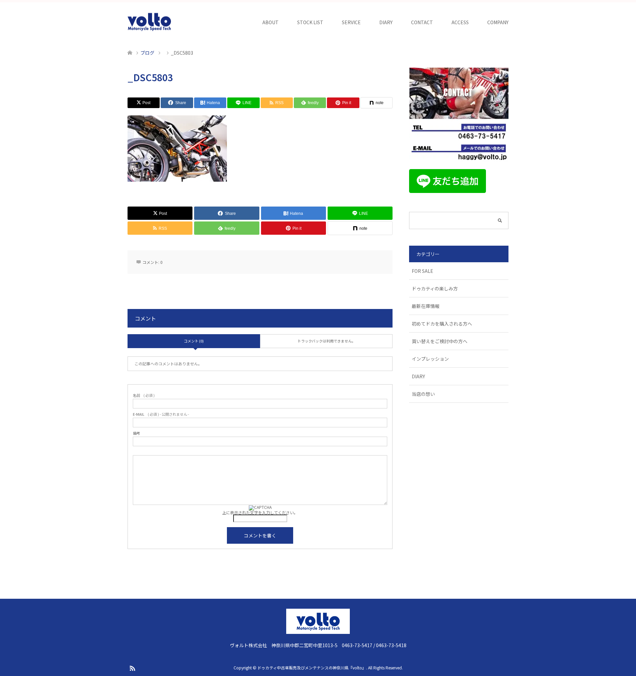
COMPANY (497, 22)
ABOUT (270, 22)
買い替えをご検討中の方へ (439, 341)
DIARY (386, 22)
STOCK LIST (310, 22)
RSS (132, 668)
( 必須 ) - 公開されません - (161, 414)
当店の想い (423, 394)
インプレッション (430, 358)
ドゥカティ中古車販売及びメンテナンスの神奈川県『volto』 (311, 667)
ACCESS (460, 22)
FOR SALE (422, 271)
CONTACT (422, 22)
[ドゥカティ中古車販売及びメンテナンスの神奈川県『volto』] (149, 22)
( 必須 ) (144, 395)
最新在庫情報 (426, 306)
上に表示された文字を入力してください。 (260, 512)
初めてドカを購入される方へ (442, 323)
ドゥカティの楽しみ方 (435, 288)
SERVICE (351, 22)
